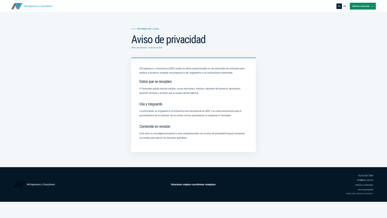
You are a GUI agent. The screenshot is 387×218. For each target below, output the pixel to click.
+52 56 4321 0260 (365, 175)
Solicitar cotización (362, 6)
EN (344, 6)
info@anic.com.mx (365, 180)
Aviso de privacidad (365, 190)
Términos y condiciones (364, 185)
